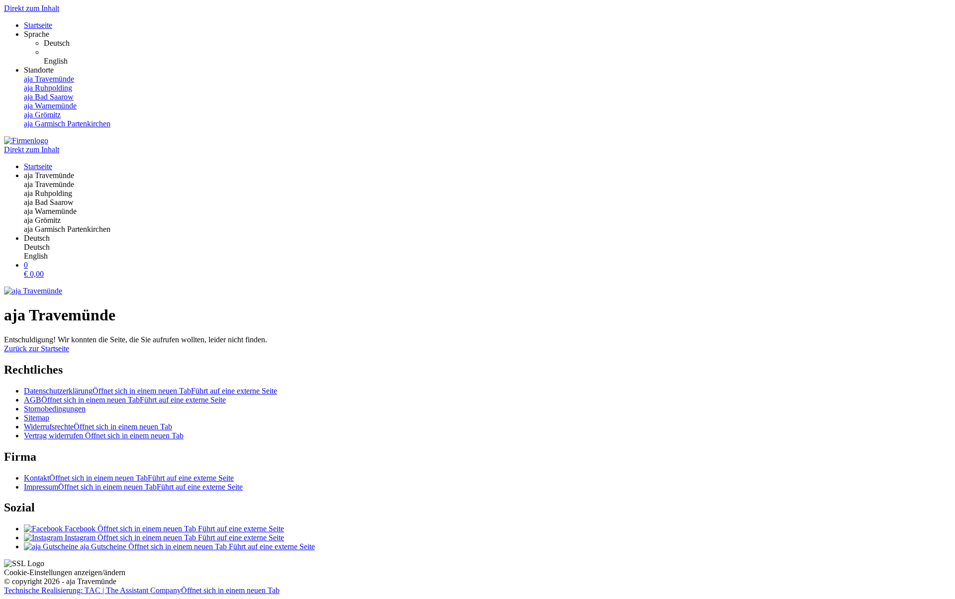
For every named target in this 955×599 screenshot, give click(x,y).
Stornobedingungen (55, 408)
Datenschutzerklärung (150, 391)
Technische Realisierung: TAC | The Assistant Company (142, 590)
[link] (497, 43)
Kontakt (129, 478)
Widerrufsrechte (98, 426)
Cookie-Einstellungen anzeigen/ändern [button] (64, 572)
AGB (125, 400)
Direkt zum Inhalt (31, 8)
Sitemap (36, 417)
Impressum (133, 487)
